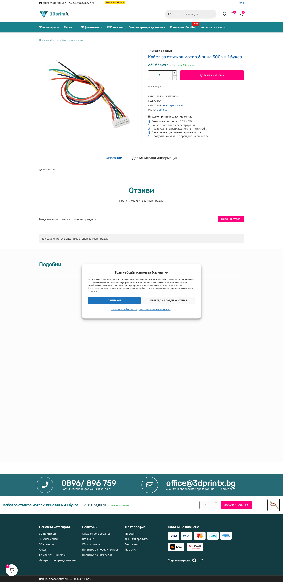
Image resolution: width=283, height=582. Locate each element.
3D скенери (46, 544)
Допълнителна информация (155, 158)
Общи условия (91, 544)
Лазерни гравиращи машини (146, 27)
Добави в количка (212, 75)
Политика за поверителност (154, 309)
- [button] (174, 77)
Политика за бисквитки (124, 309)
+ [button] (175, 73)
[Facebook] (194, 560)
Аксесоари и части (213, 27)
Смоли (68, 27)
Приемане (114, 300)
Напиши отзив (230, 219)
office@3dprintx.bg (54, 3)
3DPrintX (162, 109)
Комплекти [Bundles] (183, 26)
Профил (130, 533)
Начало (43, 40)
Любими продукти (136, 539)
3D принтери (47, 27)
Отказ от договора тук (96, 533)
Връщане (88, 539)
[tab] (114, 158)
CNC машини (115, 27)
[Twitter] (201, 560)
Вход (241, 3)
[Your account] (224, 14)
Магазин (54, 40)
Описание (114, 158)
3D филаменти (90, 27)
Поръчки (131, 549)
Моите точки (133, 544)
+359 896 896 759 (83, 3)
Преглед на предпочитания (168, 300)
